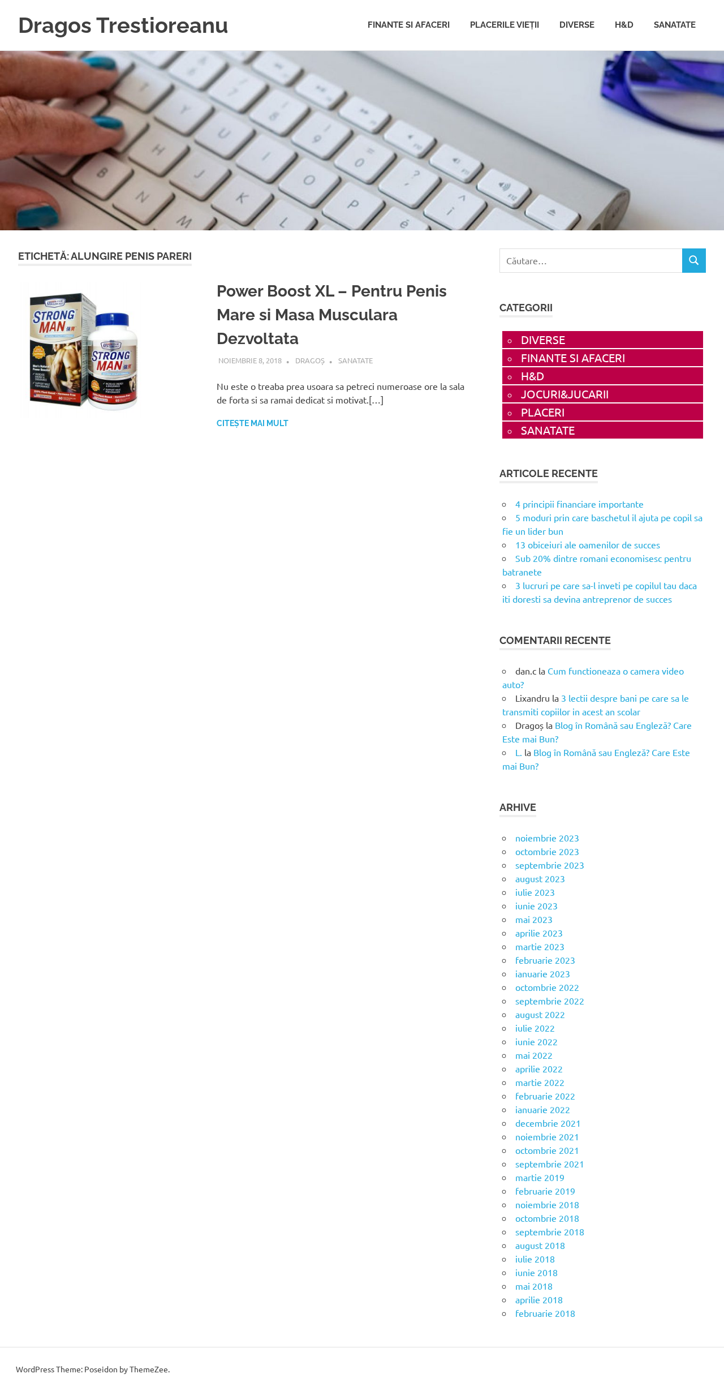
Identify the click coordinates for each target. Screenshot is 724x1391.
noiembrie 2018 (547, 1204)
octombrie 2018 (547, 1217)
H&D (624, 25)
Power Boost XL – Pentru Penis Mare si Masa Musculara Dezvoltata (332, 315)
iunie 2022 (536, 1041)
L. (518, 752)
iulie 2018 (535, 1258)
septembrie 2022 (549, 1000)
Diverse (576, 25)
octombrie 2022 (547, 987)
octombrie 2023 (547, 851)
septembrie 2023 (549, 864)
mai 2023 (534, 919)
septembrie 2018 (549, 1231)
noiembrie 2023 (547, 837)
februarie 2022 (545, 1095)
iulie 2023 (535, 892)
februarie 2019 (545, 1190)
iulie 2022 (535, 1027)
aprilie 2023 (539, 932)
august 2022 (540, 1014)
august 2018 (540, 1245)
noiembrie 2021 (547, 1136)
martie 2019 (539, 1177)
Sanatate (675, 25)
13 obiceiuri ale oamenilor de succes (587, 544)
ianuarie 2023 (542, 973)
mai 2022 (534, 1055)
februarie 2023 (545, 959)
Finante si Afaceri (409, 25)
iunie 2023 (536, 905)
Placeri (542, 412)
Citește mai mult (252, 423)
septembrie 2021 (549, 1163)
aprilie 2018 (539, 1299)
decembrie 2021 (548, 1122)
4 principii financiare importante (579, 503)
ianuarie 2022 (542, 1109)
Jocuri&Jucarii (565, 394)
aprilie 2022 (539, 1068)
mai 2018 (534, 1285)
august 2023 (540, 878)
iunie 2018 (536, 1272)
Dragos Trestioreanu (123, 25)
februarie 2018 (545, 1313)
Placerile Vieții (504, 25)
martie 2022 (539, 1082)
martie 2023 (539, 946)
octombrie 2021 (547, 1150)
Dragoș (310, 360)
